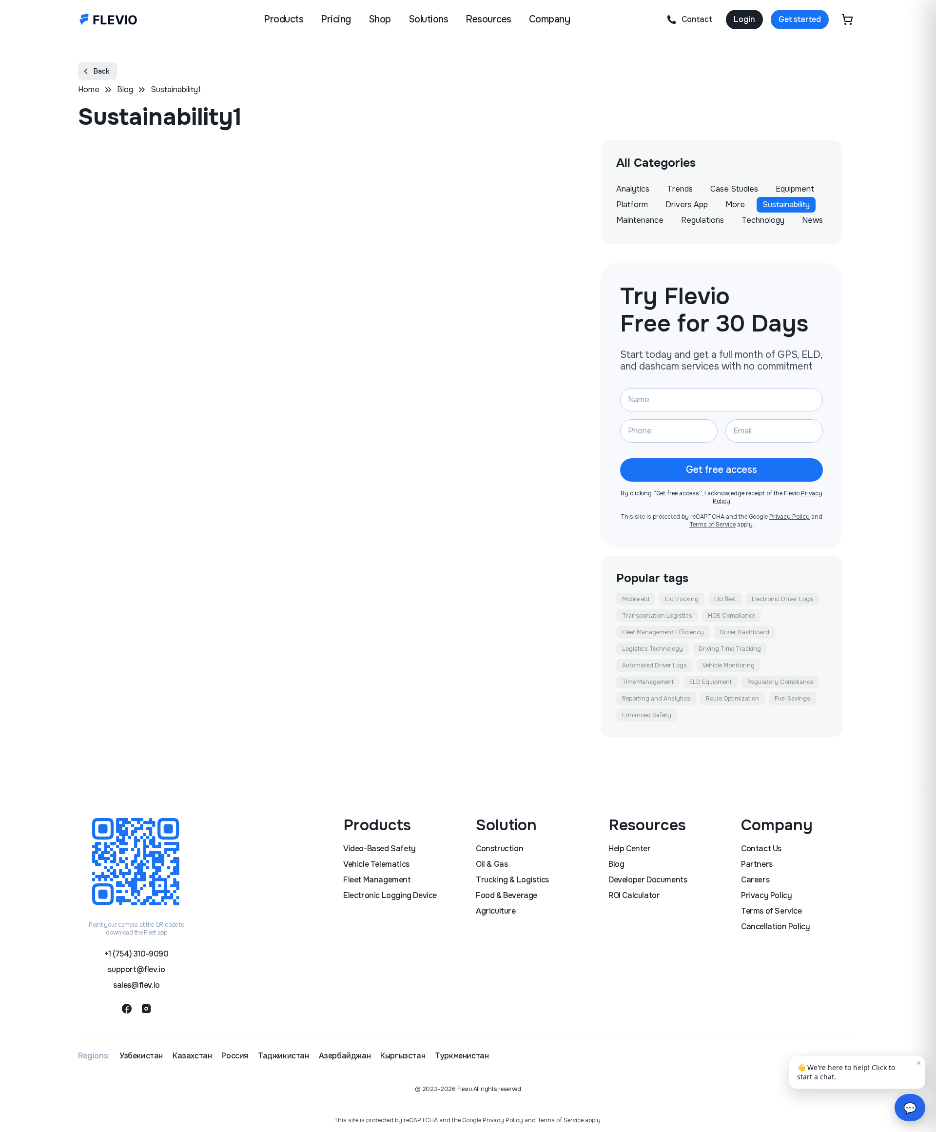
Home (88, 89)
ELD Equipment (710, 682)
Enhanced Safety (646, 715)
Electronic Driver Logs (782, 599)
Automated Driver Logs (654, 665)
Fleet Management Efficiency (663, 632)
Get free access (721, 470)
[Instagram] (146, 1009)
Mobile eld (635, 599)
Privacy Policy (789, 517)
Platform (632, 204)
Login (744, 19)
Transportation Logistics (657, 616)
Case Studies (734, 189)
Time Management (648, 682)
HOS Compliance (731, 616)
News (812, 220)
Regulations (702, 220)
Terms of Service (712, 524)
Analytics (632, 189)
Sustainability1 (176, 89)
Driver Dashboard (744, 632)
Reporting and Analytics (656, 699)
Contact (697, 19)
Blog (125, 89)
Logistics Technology (652, 649)
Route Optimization (732, 699)
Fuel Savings (792, 699)
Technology (762, 220)
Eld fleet (725, 599)
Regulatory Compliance (780, 682)
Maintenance (639, 220)
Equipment (795, 189)
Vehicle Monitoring (728, 665)
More (735, 204)
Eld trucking (682, 599)
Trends (680, 189)
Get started (800, 19)
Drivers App (686, 204)
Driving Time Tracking (730, 649)
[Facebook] (127, 1009)
